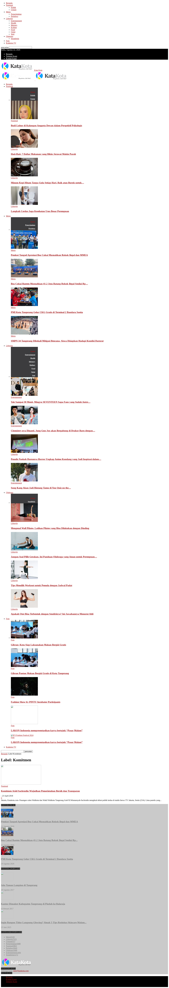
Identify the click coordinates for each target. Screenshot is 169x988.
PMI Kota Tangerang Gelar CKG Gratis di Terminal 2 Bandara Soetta (47, 312)
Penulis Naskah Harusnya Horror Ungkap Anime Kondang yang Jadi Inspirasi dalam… (56, 459)
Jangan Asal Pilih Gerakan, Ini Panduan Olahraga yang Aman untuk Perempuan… (54, 556)
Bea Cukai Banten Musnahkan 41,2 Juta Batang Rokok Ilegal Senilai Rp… (49, 283)
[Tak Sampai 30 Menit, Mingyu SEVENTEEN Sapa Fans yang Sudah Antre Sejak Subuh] (24, 395)
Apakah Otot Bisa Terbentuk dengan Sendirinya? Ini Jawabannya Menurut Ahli (52, 614)
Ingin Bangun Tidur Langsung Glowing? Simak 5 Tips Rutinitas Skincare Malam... (43, 922)
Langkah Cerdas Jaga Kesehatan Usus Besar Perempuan (40, 211)
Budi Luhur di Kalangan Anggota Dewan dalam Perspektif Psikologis (46, 125)
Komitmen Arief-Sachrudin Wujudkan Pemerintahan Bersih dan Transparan (40, 791)
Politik (13, 7)
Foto (8, 41)
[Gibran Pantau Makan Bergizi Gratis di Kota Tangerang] (24, 666)
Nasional (9, 5)
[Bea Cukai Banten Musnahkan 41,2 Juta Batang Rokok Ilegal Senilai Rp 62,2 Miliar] (24, 277)
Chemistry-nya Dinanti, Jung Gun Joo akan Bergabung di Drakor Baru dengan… (53, 430)
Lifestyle (9, 19)
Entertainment (16, 21)
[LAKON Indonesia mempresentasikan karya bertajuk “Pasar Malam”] (24, 723)
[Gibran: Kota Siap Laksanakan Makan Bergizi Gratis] (24, 638)
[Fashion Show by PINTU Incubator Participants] (24, 695)
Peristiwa (14, 16)
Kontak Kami (11, 58)
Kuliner (14, 27)
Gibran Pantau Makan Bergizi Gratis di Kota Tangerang (40, 673)
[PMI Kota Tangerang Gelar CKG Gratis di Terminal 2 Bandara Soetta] (24, 305)
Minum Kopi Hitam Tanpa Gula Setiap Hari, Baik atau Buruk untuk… (47, 182)
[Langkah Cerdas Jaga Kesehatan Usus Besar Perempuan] (24, 204)
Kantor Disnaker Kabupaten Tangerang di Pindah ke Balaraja (33, 904)
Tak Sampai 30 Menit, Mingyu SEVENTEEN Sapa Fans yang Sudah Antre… (50, 402)
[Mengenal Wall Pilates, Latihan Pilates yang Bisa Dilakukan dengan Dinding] (24, 521)
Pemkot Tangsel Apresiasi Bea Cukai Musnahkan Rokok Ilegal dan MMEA (49, 255)
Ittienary (14, 25)
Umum (13, 10)
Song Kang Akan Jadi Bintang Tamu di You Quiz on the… (41, 488)
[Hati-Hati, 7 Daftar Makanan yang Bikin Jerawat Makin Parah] (24, 147)
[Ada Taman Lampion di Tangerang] (7, 880)
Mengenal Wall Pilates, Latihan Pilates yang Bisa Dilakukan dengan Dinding (50, 528)
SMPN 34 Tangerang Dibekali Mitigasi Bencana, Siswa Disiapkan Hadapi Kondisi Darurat (57, 341)
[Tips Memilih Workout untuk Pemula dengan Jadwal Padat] (24, 578)
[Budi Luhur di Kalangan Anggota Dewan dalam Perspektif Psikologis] (24, 118)
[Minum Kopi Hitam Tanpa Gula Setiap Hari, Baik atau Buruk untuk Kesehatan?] (24, 176)
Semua (32, 92)
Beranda (9, 3)
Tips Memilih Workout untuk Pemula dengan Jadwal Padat (41, 585)
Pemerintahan (16, 14)
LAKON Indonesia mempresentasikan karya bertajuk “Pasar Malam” (47, 730)
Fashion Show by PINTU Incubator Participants (35, 702)
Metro (8, 12)
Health (13, 23)
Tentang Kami (11, 56)
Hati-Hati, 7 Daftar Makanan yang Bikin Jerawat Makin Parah (43, 154)
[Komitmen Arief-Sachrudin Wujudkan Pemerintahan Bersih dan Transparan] (21, 784)
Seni (12, 34)
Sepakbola (15, 39)
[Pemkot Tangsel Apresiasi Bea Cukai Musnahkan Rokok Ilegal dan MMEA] (24, 248)
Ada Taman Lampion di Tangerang (19, 885)
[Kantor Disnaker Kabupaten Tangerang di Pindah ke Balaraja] (7, 899)
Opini (13, 32)
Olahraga (9, 36)
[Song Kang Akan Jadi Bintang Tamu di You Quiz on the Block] (24, 481)
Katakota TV (11, 43)
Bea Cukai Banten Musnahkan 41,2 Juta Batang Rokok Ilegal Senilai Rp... (39, 840)
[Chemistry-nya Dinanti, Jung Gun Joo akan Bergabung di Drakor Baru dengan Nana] (24, 424)
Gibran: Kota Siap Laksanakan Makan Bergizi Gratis (38, 644)
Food (13, 30)
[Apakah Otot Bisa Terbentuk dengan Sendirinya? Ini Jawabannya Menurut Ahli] (24, 607)
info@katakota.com (21, 971)
